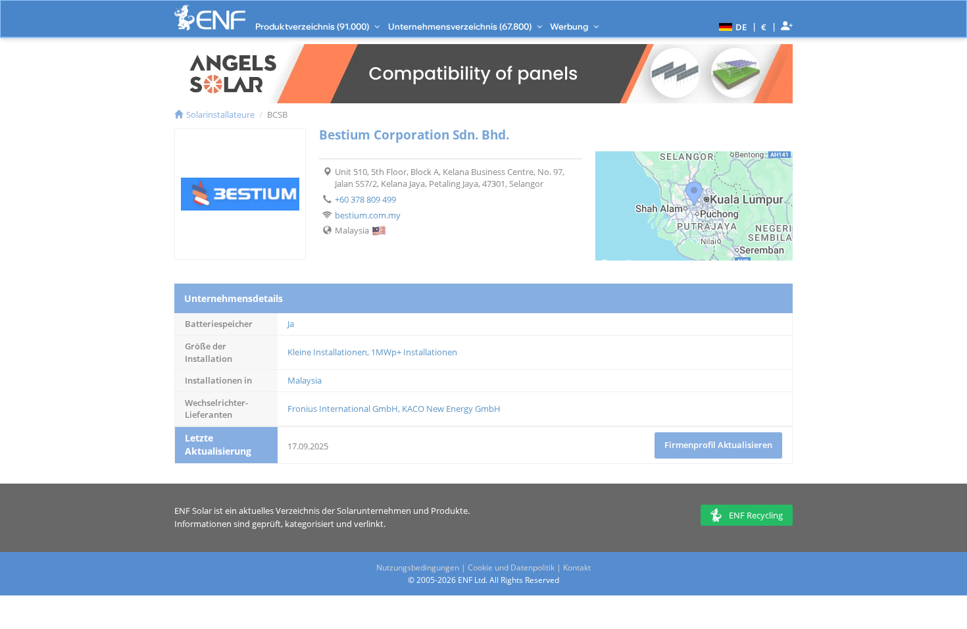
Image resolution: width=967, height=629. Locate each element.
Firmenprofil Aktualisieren (718, 445)
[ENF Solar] (209, 17)
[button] (731, 26)
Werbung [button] (570, 26)
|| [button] (764, 26)
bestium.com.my (368, 215)
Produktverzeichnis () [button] (313, 26)
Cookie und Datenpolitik (511, 567)
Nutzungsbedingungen (417, 567)
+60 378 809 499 (365, 199)
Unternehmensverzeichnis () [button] (460, 26)
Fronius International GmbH (342, 409)
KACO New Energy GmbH (451, 409)
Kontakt (577, 567)
